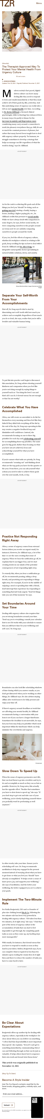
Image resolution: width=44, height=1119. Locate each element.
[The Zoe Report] (7, 3)
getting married (8, 210)
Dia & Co (25, 912)
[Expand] (33, 1099)
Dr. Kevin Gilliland (11, 112)
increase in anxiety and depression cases (19, 121)
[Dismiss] (40, 1099)
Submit (7, 1105)
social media (33, 216)
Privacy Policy (5, 1111)
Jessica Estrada (9, 81)
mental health (17, 109)
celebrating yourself (32, 438)
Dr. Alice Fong (26, 246)
